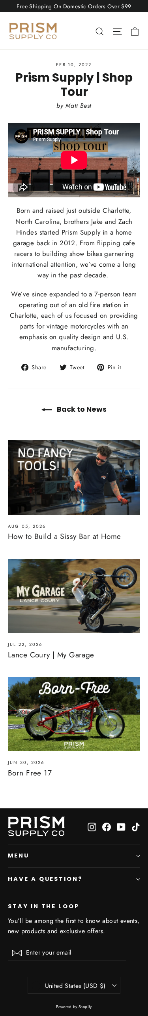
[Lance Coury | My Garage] (74, 596)
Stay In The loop (44, 906)
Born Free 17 (30, 773)
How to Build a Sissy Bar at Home (64, 536)
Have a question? (45, 879)
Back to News (81, 409)
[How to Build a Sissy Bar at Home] (74, 477)
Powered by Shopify (74, 1007)
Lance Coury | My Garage (51, 654)
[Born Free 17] (74, 714)
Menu (18, 855)
